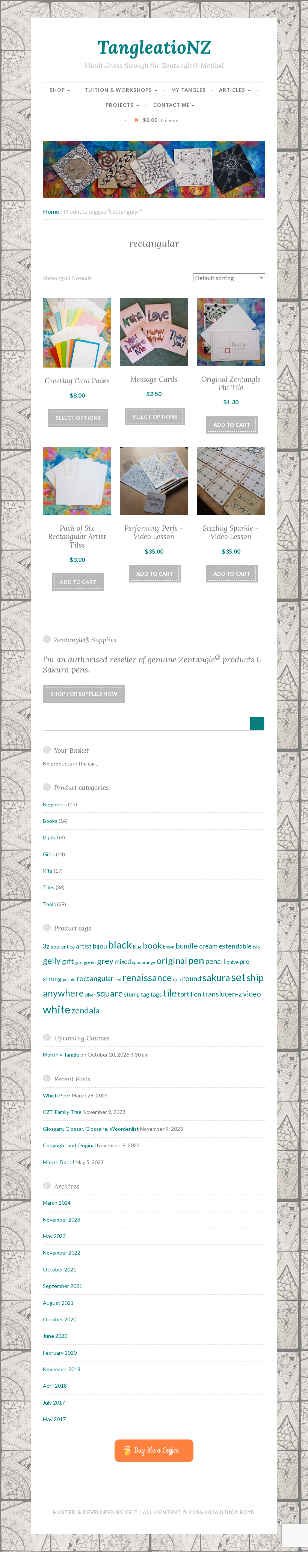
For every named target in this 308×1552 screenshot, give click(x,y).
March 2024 (57, 1202)
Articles (232, 90)
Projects (120, 105)
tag (145, 994)
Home (51, 211)
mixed (123, 961)
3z (46, 946)
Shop (57, 90)
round (191, 978)
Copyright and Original (69, 1145)
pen (196, 960)
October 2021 (59, 1269)
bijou (100, 946)
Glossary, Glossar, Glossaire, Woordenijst (91, 1129)
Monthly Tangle (61, 1054)
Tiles (48, 887)
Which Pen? (57, 1095)
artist (84, 946)
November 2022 (61, 1252)
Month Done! (58, 1162)
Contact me (171, 105)
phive (232, 962)
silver (90, 994)
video (252, 993)
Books (50, 821)
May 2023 (54, 1236)
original (172, 960)
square (110, 993)
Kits (48, 871)
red (118, 979)
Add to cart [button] (231, 425)
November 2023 (61, 1219)
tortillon (189, 994)
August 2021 (58, 1303)
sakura (216, 977)
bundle (187, 945)
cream (208, 946)
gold (79, 962)
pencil (215, 960)
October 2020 (59, 1319)
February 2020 (60, 1352)
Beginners (55, 804)
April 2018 (55, 1385)
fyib (256, 946)
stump (132, 994)
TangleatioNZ (154, 47)
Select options (78, 417)
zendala (85, 1010)
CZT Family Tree (62, 1112)
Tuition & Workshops (118, 90)
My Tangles (188, 90)
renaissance (147, 977)
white (56, 1009)
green (90, 962)
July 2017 (54, 1402)
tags (156, 994)
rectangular (95, 978)
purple (69, 979)
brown (169, 946)
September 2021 (62, 1286)
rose (177, 979)
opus (136, 962)
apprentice (63, 947)
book (152, 945)
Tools (49, 904)
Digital (50, 837)
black (120, 944)
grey (105, 961)
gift (68, 961)
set (238, 976)
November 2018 (61, 1369)
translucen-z (222, 993)
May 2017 (54, 1419)
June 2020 (55, 1336)
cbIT (131, 1512)
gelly (52, 961)
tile (170, 992)
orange (149, 962)
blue (137, 946)
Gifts (49, 854)
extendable (235, 946)
